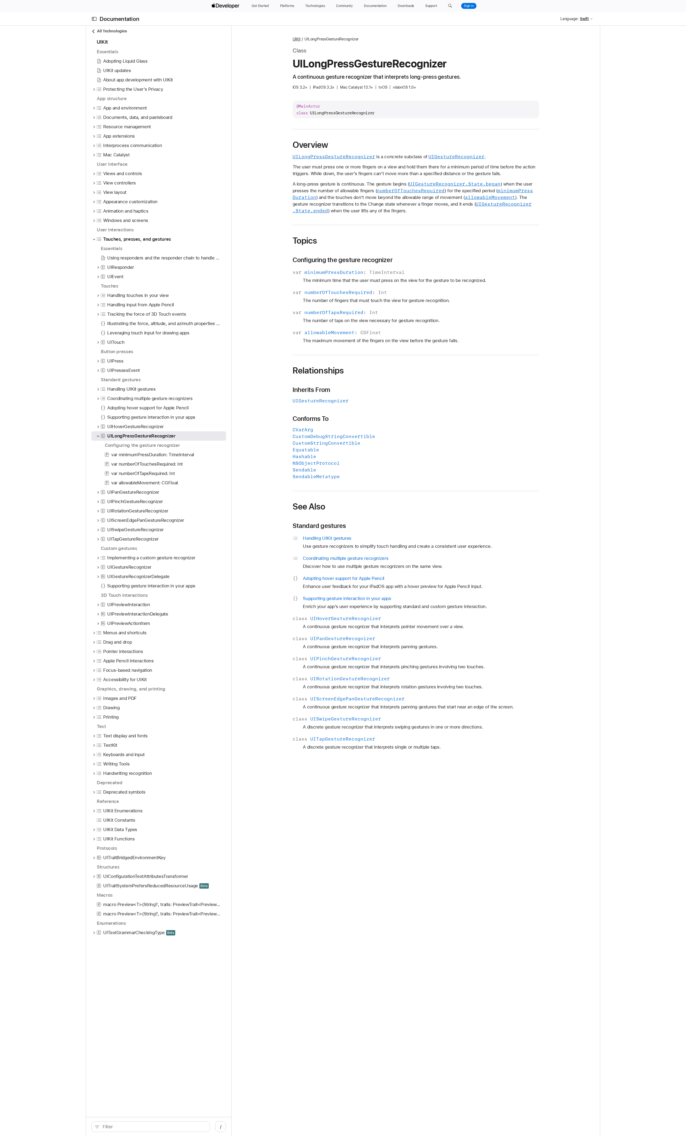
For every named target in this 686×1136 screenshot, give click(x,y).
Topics (305, 241)
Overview (310, 145)
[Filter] (153, 1127)
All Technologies (112, 31)
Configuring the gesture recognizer (343, 260)
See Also (309, 506)
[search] (150, 1126)
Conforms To (311, 418)
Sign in (469, 6)
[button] (450, 6)
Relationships (318, 370)
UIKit (297, 39)
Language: (569, 19)
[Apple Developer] (226, 6)
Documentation (119, 19)
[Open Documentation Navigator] (94, 19)
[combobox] (153, 1127)
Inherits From (311, 390)
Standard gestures (319, 526)
